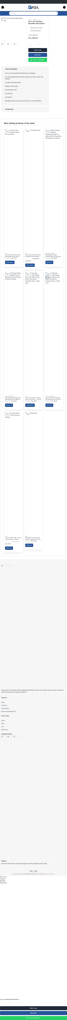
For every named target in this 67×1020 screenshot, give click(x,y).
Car (39, 20)
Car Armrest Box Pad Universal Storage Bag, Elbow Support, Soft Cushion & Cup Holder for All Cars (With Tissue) (33, 255)
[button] (2, 7)
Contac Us (4, 705)
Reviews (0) (9, 109)
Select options (9, 262)
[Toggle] (3, 69)
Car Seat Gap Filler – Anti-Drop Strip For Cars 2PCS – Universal (33, 398)
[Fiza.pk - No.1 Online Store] (33, 7)
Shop (2, 723)
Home (29, 20)
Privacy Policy (5, 708)
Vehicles (35, 20)
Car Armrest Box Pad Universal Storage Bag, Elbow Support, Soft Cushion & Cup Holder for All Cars (13, 255)
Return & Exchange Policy (8, 711)
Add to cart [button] (49, 262)
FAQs (2, 702)
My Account (4, 729)
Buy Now (38, 55)
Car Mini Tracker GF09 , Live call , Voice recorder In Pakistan (13, 538)
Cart (2, 726)
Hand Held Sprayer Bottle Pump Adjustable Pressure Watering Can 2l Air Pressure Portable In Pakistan (13, 398)
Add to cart (37, 50)
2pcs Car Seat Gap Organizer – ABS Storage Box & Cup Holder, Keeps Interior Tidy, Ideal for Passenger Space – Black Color (53, 398)
